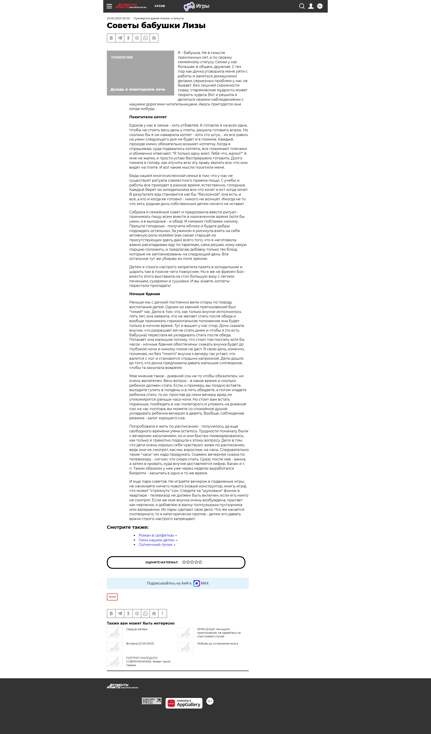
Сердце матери (136, 629)
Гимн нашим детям (157, 540)
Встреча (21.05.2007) (140, 643)
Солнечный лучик (155, 544)
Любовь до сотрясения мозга (217, 643)
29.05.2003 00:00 (118, 18)
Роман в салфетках (156, 535)
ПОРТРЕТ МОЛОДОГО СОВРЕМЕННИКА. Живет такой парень (148, 661)
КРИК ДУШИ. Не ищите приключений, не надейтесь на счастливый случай (219, 632)
